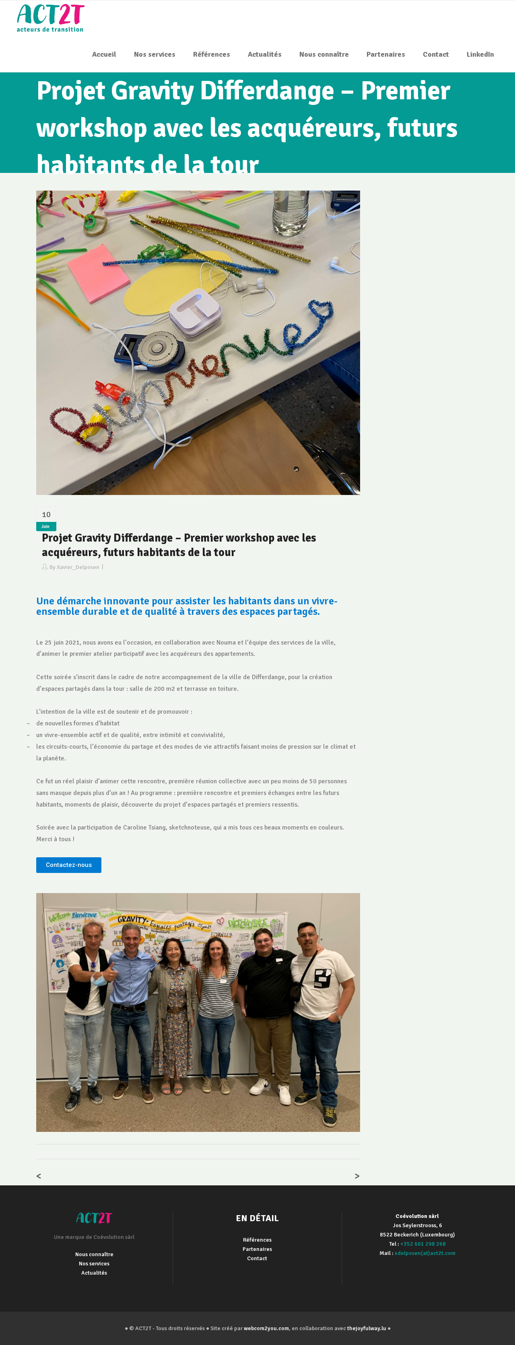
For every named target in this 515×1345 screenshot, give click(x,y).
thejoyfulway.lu (366, 1328)
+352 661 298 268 (423, 1243)
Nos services (94, 1263)
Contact (257, 1258)
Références (257, 1239)
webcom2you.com (266, 1328)
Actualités (94, 1272)
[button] (68, 865)
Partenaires (257, 1249)
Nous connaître (94, 1254)
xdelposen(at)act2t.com (425, 1253)
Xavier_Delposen (78, 567)
